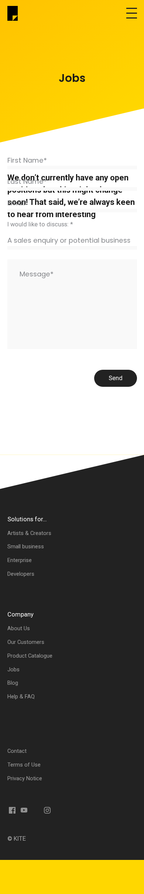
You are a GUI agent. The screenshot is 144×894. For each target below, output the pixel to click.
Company (20, 614)
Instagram (47, 810)
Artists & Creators (29, 533)
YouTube (24, 810)
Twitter (36, 810)
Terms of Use (24, 764)
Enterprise (19, 560)
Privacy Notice (24, 778)
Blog (12, 682)
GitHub (59, 810)
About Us (18, 628)
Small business (25, 546)
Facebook (12, 810)
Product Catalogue (29, 655)
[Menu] (131, 13)
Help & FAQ (21, 696)
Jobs (13, 669)
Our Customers (25, 642)
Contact (17, 751)
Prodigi (14, 13)
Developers (20, 574)
